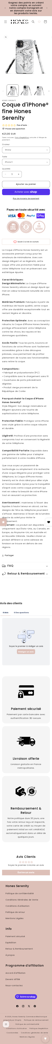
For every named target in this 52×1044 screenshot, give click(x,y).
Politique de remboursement (36, 1020)
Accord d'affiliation (16, 973)
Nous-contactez (14, 985)
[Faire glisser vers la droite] (49, 91)
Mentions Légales (15, 918)
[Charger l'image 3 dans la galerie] (39, 90)
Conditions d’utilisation (16, 1028)
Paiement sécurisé (15, 936)
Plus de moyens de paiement (26, 198)
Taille (4, 156)
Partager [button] (9, 555)
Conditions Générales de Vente (22, 899)
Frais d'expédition (22, 138)
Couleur (6, 144)
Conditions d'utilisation (17, 906)
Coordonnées (12, 1033)
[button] (5, 22)
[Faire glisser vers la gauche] (3, 91)
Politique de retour (15, 912)
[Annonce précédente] (5, 8)
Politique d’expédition (39, 1028)
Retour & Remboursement (19, 948)
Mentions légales (27, 1037)
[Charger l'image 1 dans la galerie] (13, 90)
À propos (10, 955)
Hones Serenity (18, 1017)
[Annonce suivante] (47, 8)
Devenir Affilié (13, 979)
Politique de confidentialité (20, 893)
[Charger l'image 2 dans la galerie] (26, 90)
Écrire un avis (26, 872)
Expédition (11, 942)
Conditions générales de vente (34, 1033)
